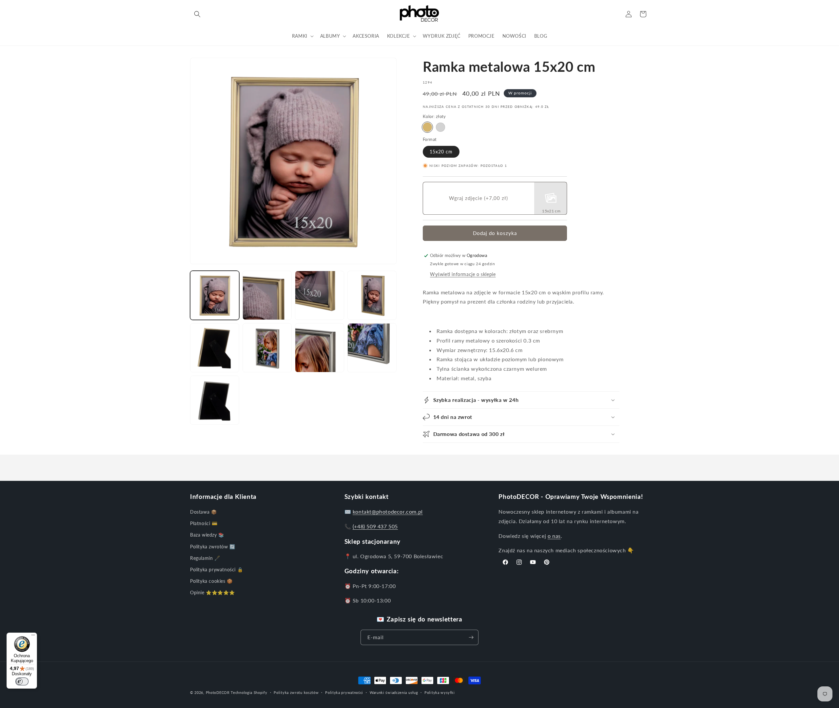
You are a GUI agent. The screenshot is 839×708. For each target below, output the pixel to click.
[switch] (22, 681)
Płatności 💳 (204, 523)
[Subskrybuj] (471, 637)
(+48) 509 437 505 (375, 526)
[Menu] (33, 636)
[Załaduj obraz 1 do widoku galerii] (214, 295)
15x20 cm (441, 151)
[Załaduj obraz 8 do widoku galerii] (319, 347)
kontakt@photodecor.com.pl (388, 511)
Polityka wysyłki (439, 692)
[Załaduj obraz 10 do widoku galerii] (214, 400)
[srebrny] (440, 127)
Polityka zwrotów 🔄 (212, 546)
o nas (554, 536)
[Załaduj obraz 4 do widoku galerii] (372, 295)
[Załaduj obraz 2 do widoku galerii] (267, 295)
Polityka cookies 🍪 (211, 581)
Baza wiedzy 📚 (207, 535)
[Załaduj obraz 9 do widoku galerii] (372, 347)
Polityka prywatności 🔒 (216, 569)
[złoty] (427, 127)
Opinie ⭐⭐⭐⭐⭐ (212, 592)
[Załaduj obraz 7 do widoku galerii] (267, 347)
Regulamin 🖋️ (205, 558)
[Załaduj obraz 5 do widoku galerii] (214, 347)
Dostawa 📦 (203, 512)
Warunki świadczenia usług (394, 692)
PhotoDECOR (218, 692)
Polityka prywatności (344, 692)
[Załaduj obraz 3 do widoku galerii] (319, 295)
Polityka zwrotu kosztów (296, 692)
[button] (197, 14)
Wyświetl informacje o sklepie (463, 274)
